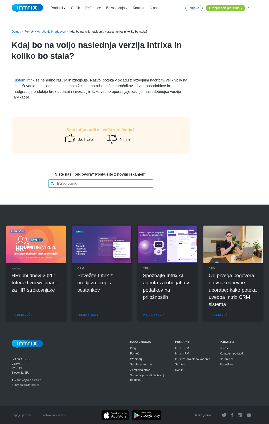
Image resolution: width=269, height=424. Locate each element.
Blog (133, 348)
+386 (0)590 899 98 (28, 380)
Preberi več (21, 314)
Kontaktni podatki (231, 353)
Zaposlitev (226, 364)
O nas (154, 8)
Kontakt (138, 8)
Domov (16, 31)
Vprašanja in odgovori (51, 31)
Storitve (180, 364)
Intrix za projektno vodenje (192, 359)
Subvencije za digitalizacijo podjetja (147, 377)
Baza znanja (116, 8)
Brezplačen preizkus (224, 8)
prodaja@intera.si (27, 384)
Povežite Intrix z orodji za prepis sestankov (95, 283)
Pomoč (29, 31)
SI (250, 8)
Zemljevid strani (140, 369)
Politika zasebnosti (53, 415)
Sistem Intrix (24, 80)
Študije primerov (141, 364)
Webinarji (136, 359)
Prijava (194, 8)
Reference (93, 8)
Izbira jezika (203, 415)
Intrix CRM (182, 348)
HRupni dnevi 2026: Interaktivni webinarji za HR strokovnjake (34, 283)
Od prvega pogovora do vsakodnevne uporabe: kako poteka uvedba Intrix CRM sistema (233, 290)
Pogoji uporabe (22, 415)
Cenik (75, 8)
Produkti (57, 8)
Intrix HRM (182, 353)
